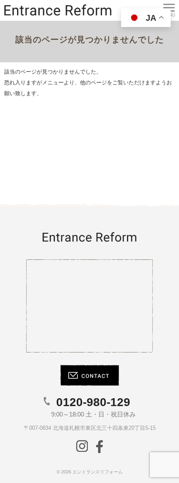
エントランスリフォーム (97, 471)
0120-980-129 (93, 402)
